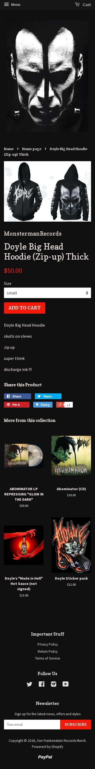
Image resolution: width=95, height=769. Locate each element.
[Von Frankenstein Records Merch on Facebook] (42, 685)
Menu (15, 4)
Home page (31, 149)
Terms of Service (47, 658)
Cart (86, 4)
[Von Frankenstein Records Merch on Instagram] (53, 685)
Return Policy (48, 651)
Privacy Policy (47, 644)
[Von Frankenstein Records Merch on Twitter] (29, 685)
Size (7, 283)
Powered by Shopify (47, 746)
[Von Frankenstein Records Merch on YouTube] (66, 685)
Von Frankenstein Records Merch (61, 740)
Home (8, 149)
